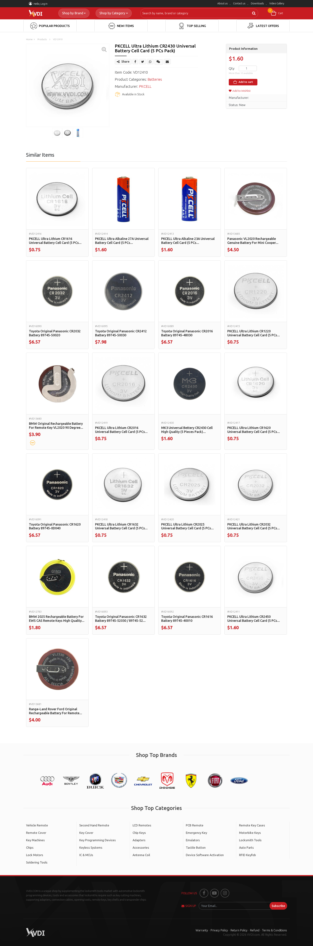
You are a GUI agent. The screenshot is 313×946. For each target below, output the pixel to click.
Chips (30, 847)
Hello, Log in (40, 3)
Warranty (202, 930)
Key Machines (35, 840)
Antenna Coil (141, 854)
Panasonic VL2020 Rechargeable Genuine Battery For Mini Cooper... (252, 240)
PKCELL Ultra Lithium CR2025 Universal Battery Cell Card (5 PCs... (187, 526)
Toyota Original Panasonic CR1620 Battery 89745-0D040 (55, 526)
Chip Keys (139, 832)
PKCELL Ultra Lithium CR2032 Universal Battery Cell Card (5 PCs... (253, 526)
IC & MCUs (86, 854)
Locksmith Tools (250, 840)
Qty (231, 68)
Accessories (141, 847)
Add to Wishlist (241, 90)
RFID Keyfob (247, 854)
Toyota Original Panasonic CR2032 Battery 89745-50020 (55, 333)
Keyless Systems (90, 847)
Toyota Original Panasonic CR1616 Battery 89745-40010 (187, 618)
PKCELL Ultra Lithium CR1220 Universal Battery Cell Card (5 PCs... (253, 333)
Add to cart (245, 81)
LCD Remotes (142, 825)
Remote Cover (36, 832)
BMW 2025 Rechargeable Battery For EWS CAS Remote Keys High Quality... (56, 618)
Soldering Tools (36, 862)
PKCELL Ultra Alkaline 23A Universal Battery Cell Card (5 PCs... (188, 240)
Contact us (239, 3)
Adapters (139, 840)
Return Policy (238, 930)
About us (222, 3)
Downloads (257, 3)
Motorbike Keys (250, 832)
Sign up (190, 905)
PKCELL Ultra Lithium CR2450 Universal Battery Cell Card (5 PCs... (253, 618)
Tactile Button (196, 847)
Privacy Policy (219, 930)
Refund (254, 930)
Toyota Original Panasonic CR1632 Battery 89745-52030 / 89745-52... (121, 618)
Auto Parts (246, 847)
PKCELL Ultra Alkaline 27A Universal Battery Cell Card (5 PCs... (122, 240)
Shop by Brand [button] (72, 13)
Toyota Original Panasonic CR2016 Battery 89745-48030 (187, 333)
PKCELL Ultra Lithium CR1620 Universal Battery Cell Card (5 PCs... (253, 429)
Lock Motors (34, 854)
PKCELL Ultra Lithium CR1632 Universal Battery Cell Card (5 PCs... (121, 526)
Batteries (155, 79)
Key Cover (86, 832)
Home (29, 39)
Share (125, 61)
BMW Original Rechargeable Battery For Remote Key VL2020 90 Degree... (56, 425)
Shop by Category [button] (112, 13)
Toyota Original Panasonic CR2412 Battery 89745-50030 (121, 333)
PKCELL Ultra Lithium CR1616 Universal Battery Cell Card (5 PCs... (55, 240)
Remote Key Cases (252, 825)
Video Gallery (276, 3)
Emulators (193, 840)
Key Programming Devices (97, 840)
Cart (276, 12)
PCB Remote (194, 825)
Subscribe (278, 905)
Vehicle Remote (37, 825)
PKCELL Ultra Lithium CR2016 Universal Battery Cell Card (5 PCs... (121, 429)
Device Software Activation (205, 854)
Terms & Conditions (274, 930)
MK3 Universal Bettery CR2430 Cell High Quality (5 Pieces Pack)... (187, 429)
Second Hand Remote (94, 825)
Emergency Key (196, 832)
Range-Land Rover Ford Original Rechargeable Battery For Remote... (55, 711)
